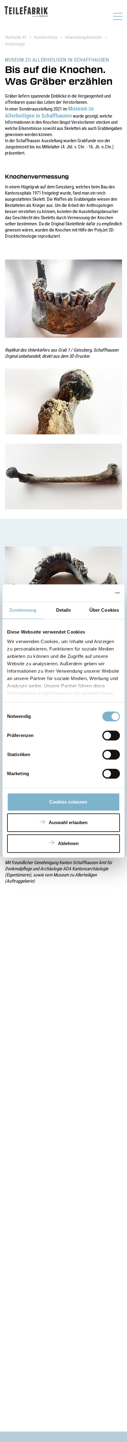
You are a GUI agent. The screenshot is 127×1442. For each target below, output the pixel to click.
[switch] (111, 735)
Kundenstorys (46, 37)
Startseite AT (16, 37)
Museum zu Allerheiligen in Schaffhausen (49, 112)
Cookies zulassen (68, 801)
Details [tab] (63, 610)
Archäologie (15, 44)
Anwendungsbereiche (83, 37)
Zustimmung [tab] (23, 610)
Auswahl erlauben (68, 822)
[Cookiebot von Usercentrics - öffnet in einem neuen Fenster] (93, 593)
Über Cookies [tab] (104, 610)
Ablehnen (68, 843)
